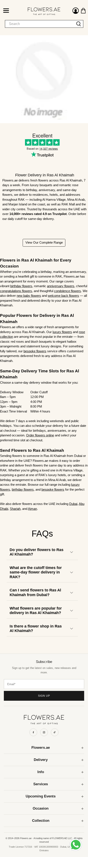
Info (40, 772)
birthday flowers (21, 286)
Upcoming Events (41, 796)
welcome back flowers (63, 295)
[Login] (75, 11)
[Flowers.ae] (40, 11)
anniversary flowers (60, 286)
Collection (40, 821)
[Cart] (83, 10)
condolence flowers (67, 291)
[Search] (78, 24)
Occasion (40, 808)
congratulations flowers (16, 291)
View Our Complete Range (44, 242)
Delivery (41, 760)
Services (40, 784)
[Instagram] (44, 732)
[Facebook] (33, 732)
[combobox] (39, 24)
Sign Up (44, 695)
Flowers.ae (40, 748)
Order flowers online (40, 435)
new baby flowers (29, 295)
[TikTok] (55, 732)
